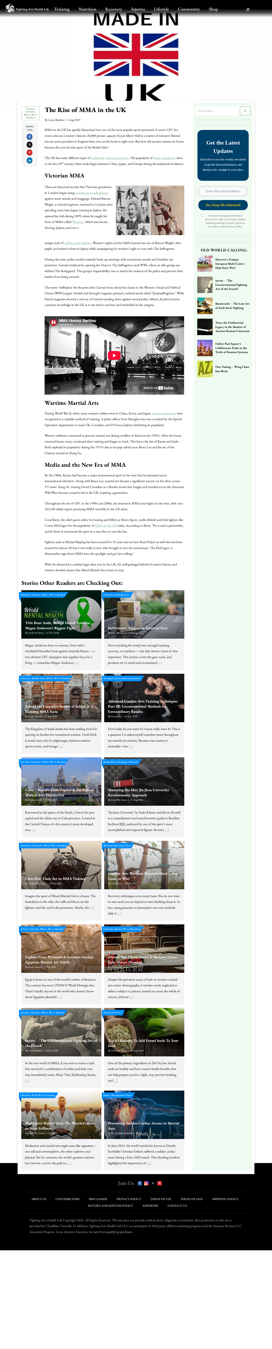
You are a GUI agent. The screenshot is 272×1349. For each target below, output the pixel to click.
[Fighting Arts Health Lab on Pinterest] (159, 1183)
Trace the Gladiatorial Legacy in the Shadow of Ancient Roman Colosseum (232, 327)
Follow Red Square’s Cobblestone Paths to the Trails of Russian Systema (231, 348)
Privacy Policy (235, 226)
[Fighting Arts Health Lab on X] (153, 1183)
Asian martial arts (164, 158)
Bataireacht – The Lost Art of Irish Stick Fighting (232, 306)
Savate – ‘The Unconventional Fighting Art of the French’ (231, 285)
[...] (76, 662)
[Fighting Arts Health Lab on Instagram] (146, 1183)
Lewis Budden (56, 120)
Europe (30, 108)
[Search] (247, 9)
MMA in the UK (106, 525)
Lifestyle (30, 111)
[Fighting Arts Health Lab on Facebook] (140, 1183)
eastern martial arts (164, 413)
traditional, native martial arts (110, 158)
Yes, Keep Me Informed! (223, 205)
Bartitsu (78, 222)
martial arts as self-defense (91, 193)
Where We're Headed (30, 116)
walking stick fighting (77, 243)
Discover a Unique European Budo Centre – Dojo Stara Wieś (231, 263)
